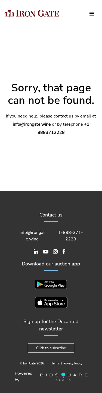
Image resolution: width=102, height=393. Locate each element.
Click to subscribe (51, 348)
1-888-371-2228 (70, 236)
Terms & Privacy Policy (66, 363)
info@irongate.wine (32, 124)
